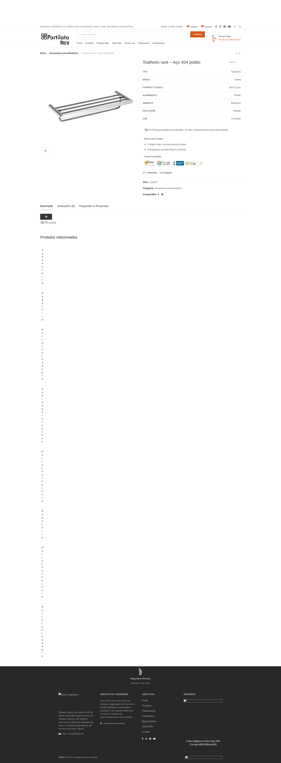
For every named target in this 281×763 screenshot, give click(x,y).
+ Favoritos (151, 173)
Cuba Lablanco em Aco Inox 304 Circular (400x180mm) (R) (203, 743)
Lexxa (237, 79)
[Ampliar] (45, 151)
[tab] (46, 206)
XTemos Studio (90, 757)
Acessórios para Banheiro (63, 53)
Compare (167, 173)
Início (43, 53)
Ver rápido (217, 719)
